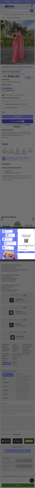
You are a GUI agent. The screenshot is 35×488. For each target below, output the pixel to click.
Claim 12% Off (26, 252)
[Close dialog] (34, 229)
